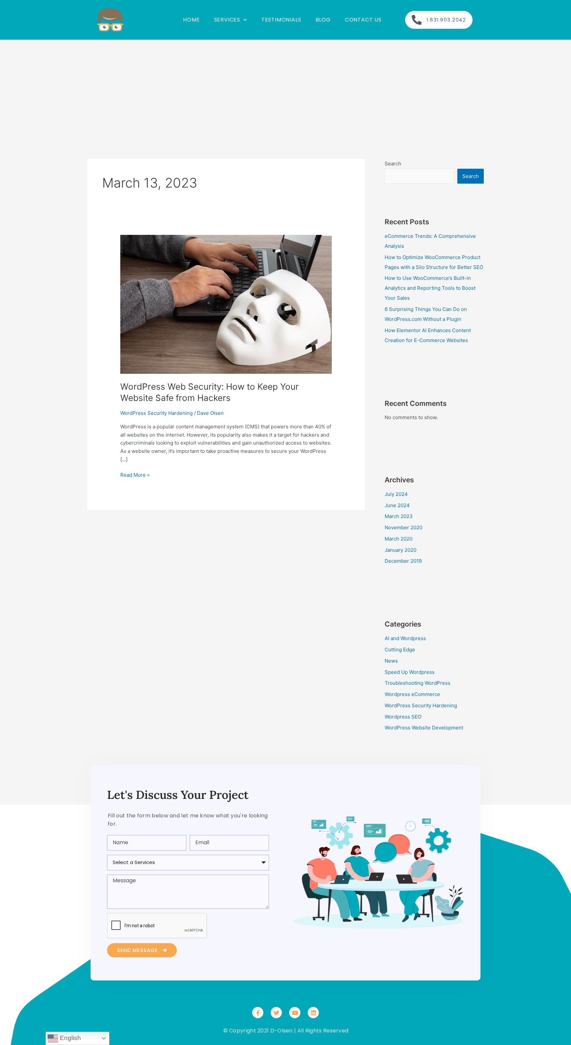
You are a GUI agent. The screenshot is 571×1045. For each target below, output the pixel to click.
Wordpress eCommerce (412, 694)
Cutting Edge (400, 649)
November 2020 (403, 527)
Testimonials (281, 19)
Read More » (135, 474)
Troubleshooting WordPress (417, 683)
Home (191, 19)
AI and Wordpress (405, 638)
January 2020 (400, 550)
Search (393, 163)
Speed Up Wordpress (410, 672)
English (69, 1037)
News (391, 661)
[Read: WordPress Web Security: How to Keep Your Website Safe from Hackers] (226, 304)
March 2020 (398, 539)
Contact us (363, 19)
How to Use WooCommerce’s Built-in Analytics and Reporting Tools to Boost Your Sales (430, 288)
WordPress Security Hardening (156, 413)
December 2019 (403, 561)
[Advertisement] (285, 89)
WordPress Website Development (424, 727)
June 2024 (397, 505)
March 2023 (399, 516)
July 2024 (396, 494)
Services (227, 19)
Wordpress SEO (403, 717)
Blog (323, 19)
